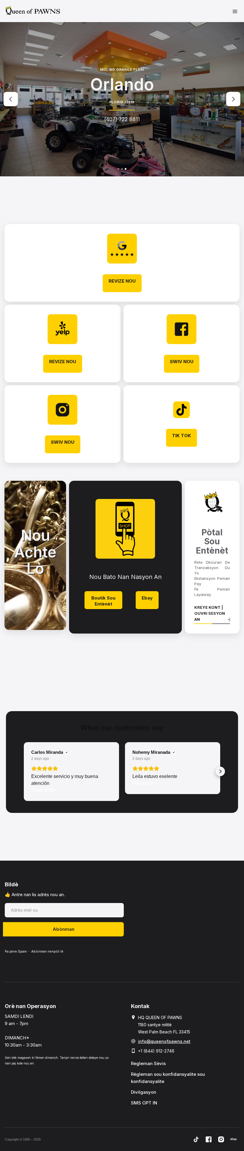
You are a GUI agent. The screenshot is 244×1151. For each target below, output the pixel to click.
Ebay (147, 598)
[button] (235, 11)
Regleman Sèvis (148, 1063)
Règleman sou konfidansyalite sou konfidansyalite (168, 1077)
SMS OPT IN (144, 1103)
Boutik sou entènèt (103, 601)
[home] (32, 10)
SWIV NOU (181, 361)
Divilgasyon (143, 1092)
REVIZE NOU (122, 281)
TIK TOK (181, 435)
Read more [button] (43, 790)
